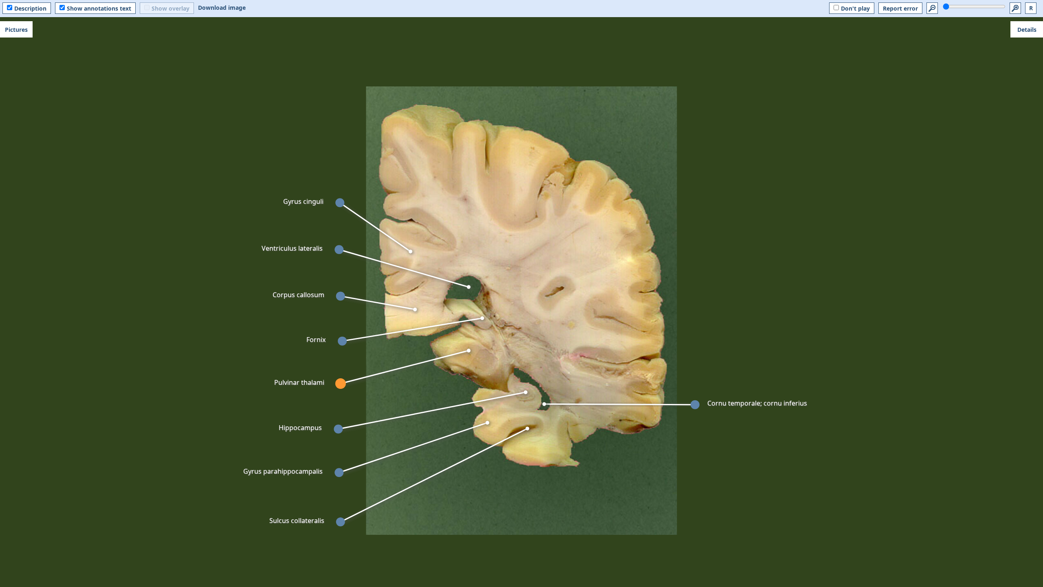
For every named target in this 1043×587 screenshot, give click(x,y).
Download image (222, 7)
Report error (900, 8)
